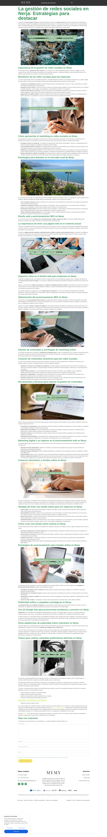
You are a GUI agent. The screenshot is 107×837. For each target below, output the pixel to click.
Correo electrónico (23, 746)
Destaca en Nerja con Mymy (32, 700)
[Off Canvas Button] (72, 3)
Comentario (21, 723)
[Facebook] (22, 784)
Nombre (20, 741)
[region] (16, 824)
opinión (25, 713)
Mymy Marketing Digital (58, 707)
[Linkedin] (26, 784)
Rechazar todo (21, 827)
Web (19, 752)
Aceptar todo (16, 831)
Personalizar (9, 827)
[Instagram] (19, 784)
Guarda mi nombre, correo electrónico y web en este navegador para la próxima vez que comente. (43, 757)
